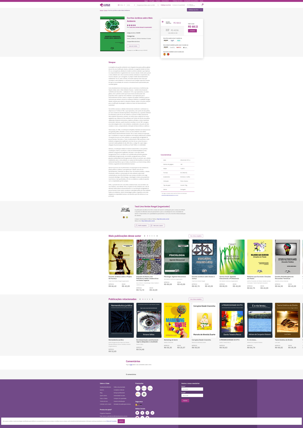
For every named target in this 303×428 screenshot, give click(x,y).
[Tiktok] (152, 413)
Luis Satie (277, 342)
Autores (102, 390)
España (158, 1)
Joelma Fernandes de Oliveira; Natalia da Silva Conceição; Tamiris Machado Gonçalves (258, 282)
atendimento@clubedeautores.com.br (170, 195)
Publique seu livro (177, 1)
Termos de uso (104, 401)
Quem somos (103, 395)
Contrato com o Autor (105, 404)
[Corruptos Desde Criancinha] (204, 320)
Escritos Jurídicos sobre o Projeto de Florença (120, 278)
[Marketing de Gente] (176, 320)
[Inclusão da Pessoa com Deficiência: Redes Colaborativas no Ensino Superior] (149, 257)
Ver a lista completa (196, 236)
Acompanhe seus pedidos (191, 1)
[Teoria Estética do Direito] (287, 320)
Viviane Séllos (139, 344)
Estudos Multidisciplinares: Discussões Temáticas (284, 278)
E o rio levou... (252, 340)
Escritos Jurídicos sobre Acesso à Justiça (203, 278)
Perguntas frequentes (105, 413)
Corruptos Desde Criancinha (201, 340)
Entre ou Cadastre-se (192, 5)
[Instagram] (147, 413)
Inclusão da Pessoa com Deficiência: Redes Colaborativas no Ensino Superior (147, 278)
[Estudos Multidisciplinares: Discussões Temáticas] (287, 257)
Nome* (183, 386)
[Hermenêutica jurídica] (121, 320)
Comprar (192, 30)
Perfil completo (142, 225)
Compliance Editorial (119, 390)
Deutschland (165, 1)
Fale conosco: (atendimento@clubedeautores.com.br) (113, 416)
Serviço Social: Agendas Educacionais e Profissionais (229, 278)
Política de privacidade (119, 387)
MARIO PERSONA (168, 342)
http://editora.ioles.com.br (148, 221)
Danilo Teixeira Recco (225, 342)
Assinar (185, 400)
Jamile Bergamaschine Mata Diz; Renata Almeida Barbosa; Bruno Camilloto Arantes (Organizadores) (120, 344)
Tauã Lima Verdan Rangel (198, 281)
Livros (105, 10)
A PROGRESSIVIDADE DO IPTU (229, 340)
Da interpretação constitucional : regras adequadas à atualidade (147, 341)
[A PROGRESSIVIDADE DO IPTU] (232, 320)
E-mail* (183, 392)
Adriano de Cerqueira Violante (254, 342)
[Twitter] (137, 413)
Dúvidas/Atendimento (105, 387)
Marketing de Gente (171, 340)
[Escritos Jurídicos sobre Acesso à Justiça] (204, 257)
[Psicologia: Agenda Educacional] (176, 257)
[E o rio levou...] (259, 320)
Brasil (146, 1)
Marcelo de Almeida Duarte (199, 342)
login (131, 364)
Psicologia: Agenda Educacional (175, 277)
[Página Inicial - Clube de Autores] (105, 5)
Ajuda (201, 1)
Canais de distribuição (119, 401)
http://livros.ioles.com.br (163, 219)
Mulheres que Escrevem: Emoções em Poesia (259, 278)
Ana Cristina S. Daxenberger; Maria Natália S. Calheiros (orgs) (147, 284)
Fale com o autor (158, 225)
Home (101, 10)
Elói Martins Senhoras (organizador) (173, 279)
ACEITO (121, 421)
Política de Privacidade (111, 421)
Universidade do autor (119, 395)
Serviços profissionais (119, 392)
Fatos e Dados (103, 398)
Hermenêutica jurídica (116, 340)
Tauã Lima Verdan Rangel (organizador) (140, 27)
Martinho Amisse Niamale (281, 281)
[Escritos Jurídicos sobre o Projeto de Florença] (121, 257)
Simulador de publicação (122, 404)
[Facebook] (142, 413)
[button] (144, 235)
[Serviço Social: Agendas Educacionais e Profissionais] (232, 257)
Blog (101, 392)
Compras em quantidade (178, 5)
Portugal (151, 1)
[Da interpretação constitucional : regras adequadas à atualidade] (149, 320)
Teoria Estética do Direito (284, 340)
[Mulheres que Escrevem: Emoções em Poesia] (259, 257)
